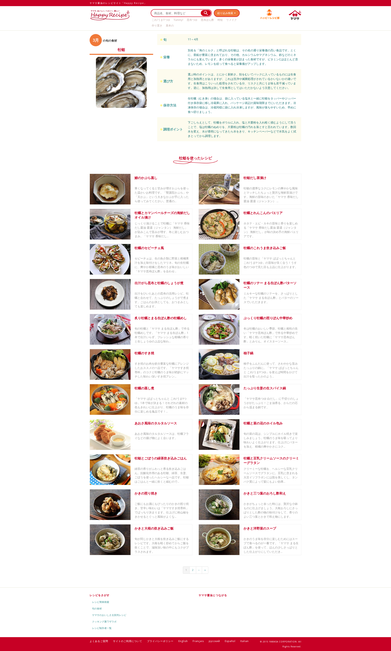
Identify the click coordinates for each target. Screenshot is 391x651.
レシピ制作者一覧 (102, 628)
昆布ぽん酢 (207, 19)
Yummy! (178, 19)
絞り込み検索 (225, 13)
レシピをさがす (100, 595)
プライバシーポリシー (160, 641)
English (183, 641)
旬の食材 (97, 608)
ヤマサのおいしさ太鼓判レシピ (109, 615)
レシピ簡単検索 (100, 602)
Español (230, 641)
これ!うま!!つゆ (161, 19)
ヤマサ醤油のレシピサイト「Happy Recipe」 (118, 2)
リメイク (231, 19)
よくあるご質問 (99, 641)
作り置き (157, 25)
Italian (244, 641)
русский (214, 641)
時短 (220, 19)
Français (198, 641)
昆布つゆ (192, 19)
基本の (170, 25)
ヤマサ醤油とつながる (213, 595)
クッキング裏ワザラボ (104, 621)
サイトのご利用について (127, 641)
